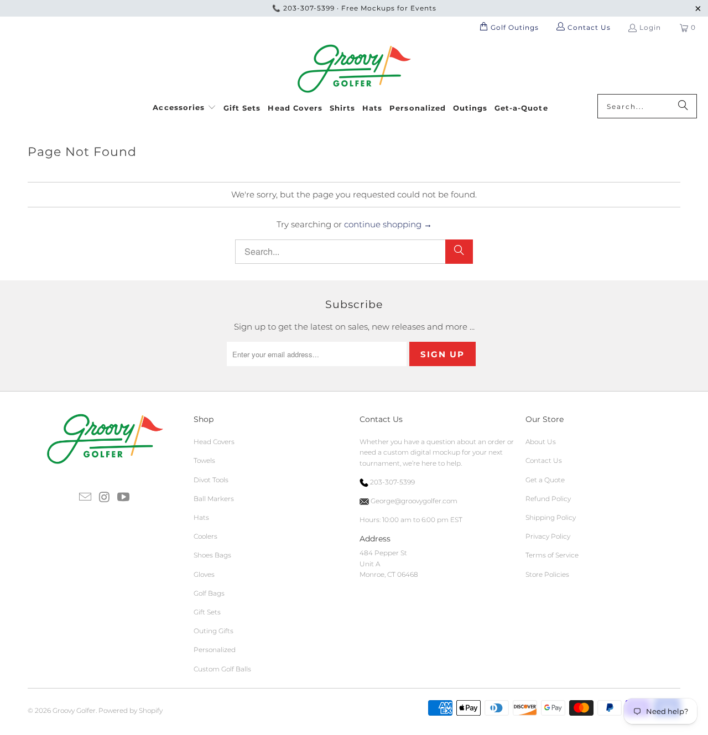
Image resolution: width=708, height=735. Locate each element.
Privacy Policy (547, 536)
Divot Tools (211, 480)
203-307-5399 (309, 8)
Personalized (215, 649)
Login (650, 27)
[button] (184, 106)
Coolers (205, 536)
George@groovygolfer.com (413, 501)
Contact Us (543, 460)
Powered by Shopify (130, 710)
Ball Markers (214, 498)
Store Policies (547, 574)
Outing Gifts (213, 631)
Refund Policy (548, 498)
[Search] (683, 106)
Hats (201, 517)
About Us (540, 441)
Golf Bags (209, 593)
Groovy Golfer (74, 710)
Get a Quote (545, 480)
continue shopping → (388, 224)
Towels (204, 460)
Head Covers (214, 441)
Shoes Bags (212, 555)
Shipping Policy (550, 517)
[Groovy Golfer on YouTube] (124, 498)
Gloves (204, 574)
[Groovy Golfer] (354, 69)
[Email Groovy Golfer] (85, 498)
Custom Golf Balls (222, 669)
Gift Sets (207, 612)
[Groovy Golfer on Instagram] (104, 498)
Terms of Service (552, 555)
